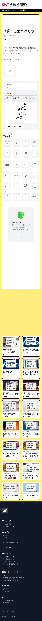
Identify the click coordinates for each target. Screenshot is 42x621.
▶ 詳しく (26, 10)
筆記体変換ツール (10, 372)
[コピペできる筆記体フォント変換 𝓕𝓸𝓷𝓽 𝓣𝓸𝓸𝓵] (31, 445)
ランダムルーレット (9, 538)
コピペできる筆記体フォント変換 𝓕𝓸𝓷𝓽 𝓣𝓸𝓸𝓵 (31, 455)
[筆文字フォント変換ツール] (11, 386)
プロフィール (7, 589)
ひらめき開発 (7, 524)
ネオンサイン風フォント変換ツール (10, 454)
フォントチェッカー (9, 540)
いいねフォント (8, 545)
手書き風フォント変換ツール (31, 415)
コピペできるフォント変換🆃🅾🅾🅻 (10, 476)
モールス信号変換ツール (10, 543)
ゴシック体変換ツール (31, 496)
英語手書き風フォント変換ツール (10, 415)
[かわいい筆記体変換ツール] (31, 342)
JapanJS (5, 575)
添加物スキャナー (8, 548)
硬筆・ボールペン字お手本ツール (31, 476)
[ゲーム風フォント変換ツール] (31, 386)
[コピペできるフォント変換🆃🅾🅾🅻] (11, 467)
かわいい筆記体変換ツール (31, 351)
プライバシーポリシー (10, 600)
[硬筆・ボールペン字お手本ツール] (31, 467)
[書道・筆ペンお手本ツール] (11, 487)
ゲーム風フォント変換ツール (31, 395)
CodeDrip (6, 591)
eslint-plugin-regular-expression (14, 578)
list (24, 36)
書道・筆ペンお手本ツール (10, 496)
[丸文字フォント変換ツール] (31, 425)
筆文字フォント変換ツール (10, 395)
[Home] (4, 36)
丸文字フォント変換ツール (31, 434)
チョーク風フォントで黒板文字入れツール (31, 374)
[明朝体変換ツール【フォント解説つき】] (11, 342)
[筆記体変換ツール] (11, 364)
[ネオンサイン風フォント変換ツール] (11, 445)
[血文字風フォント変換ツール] (11, 425)
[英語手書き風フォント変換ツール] (11, 406)
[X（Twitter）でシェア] (5, 39)
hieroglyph (13, 36)
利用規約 (6, 603)
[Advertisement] (21, 23)
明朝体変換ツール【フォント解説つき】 (10, 352)
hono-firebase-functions (11, 580)
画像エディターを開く (15, 126)
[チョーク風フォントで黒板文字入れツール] (31, 364)
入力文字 (8, 85)
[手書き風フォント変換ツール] (31, 406)
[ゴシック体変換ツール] (31, 487)
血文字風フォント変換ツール (10, 434)
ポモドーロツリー (8, 526)
